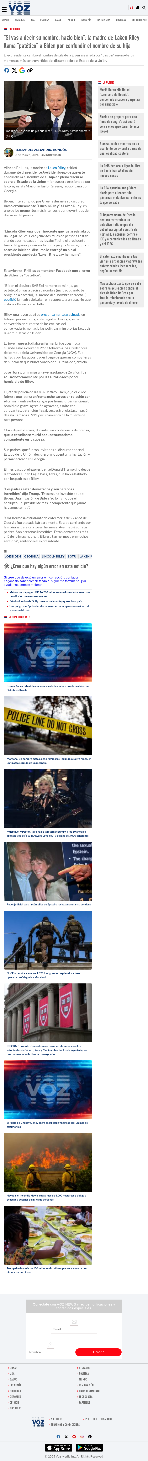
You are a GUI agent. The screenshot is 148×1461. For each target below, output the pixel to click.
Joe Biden (13, 556)
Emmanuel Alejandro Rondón (41, 149)
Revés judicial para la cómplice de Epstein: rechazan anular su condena (49, 904)
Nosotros (15, 1408)
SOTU (72, 556)
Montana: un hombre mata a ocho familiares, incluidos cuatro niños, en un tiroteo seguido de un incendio (49, 760)
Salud (58, 20)
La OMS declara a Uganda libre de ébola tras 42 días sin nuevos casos (120, 171)
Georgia (31, 556)
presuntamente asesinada (61, 314)
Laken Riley (89, 556)
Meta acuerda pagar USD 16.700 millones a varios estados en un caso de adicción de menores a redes (50, 594)
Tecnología (85, 1397)
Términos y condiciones (65, 1425)
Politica (44, 20)
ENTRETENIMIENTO (89, 1391)
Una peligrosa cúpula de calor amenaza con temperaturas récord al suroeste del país (49, 608)
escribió (10, 299)
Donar (5, 20)
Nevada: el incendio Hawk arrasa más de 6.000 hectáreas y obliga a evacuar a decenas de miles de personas (46, 1197)
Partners (84, 1403)
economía (86, 20)
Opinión (14, 1403)
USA (32, 20)
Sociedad (121, 20)
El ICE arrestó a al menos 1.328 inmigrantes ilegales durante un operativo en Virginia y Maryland (44, 975)
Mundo (71, 20)
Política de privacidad (99, 1419)
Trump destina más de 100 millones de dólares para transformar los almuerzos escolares (47, 1270)
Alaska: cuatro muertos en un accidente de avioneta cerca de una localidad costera (120, 149)
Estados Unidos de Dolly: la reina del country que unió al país (45, 601)
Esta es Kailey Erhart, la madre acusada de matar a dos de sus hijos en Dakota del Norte (48, 688)
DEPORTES (15, 1397)
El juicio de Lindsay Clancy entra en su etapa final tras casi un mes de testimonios (47, 1124)
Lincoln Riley (53, 556)
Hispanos (20, 20)
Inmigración (103, 20)
